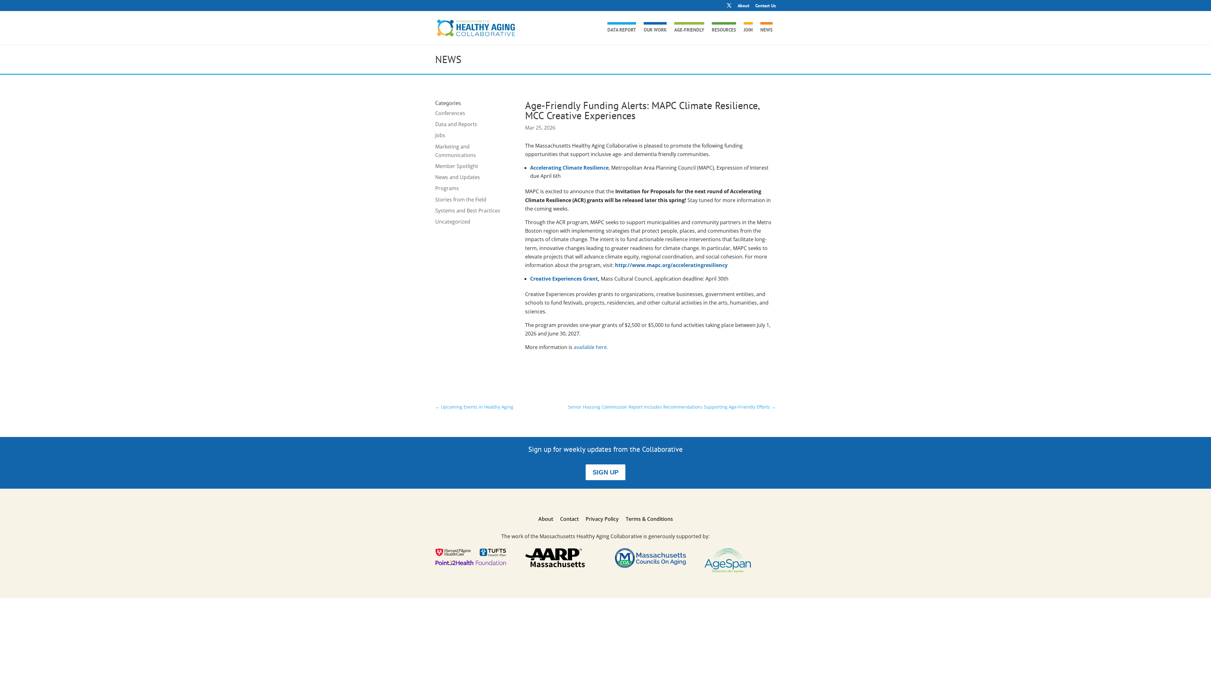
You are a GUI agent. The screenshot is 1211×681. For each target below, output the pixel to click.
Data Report (621, 30)
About (743, 6)
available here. (591, 347)
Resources (724, 30)
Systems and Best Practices (467, 210)
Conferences (450, 113)
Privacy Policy (602, 519)
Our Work (655, 30)
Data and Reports (456, 124)
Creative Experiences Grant (564, 278)
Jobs (440, 135)
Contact (569, 519)
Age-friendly (689, 30)
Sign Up (605, 472)
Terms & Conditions (649, 519)
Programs (447, 188)
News (766, 30)
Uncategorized (452, 221)
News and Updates (457, 177)
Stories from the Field (460, 199)
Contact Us (765, 6)
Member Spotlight (456, 166)
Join (748, 30)
